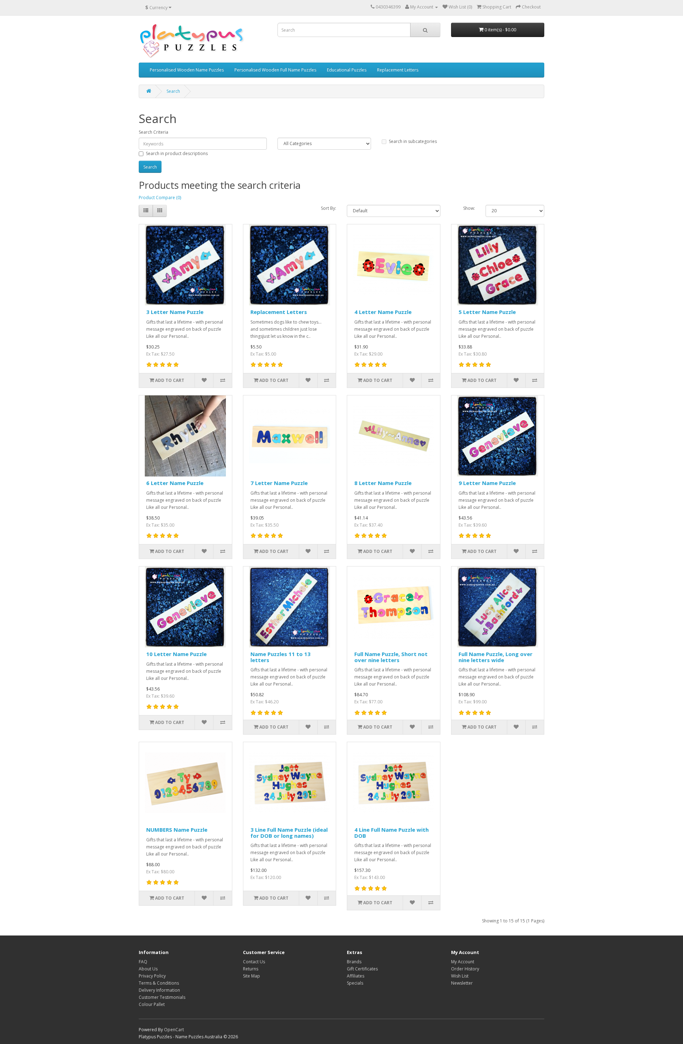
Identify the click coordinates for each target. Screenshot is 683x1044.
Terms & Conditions (159, 983)
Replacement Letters (397, 70)
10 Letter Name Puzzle (176, 653)
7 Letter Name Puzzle (279, 482)
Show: (469, 208)
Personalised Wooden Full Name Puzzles (275, 70)
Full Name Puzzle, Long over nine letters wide (496, 657)
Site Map (251, 976)
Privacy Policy (152, 976)
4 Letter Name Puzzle (383, 311)
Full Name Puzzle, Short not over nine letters (391, 657)
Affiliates (355, 976)
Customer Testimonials (162, 997)
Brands (354, 962)
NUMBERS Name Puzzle (176, 829)
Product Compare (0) (160, 198)
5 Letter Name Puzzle (487, 311)
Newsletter (462, 983)
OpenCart (174, 1030)
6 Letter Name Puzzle (174, 482)
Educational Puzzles (346, 70)
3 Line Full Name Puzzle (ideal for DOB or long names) (289, 832)
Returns (250, 969)
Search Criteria (153, 132)
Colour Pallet (152, 1004)
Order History (465, 969)
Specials (355, 983)
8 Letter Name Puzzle (383, 482)
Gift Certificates (362, 969)
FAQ (143, 962)
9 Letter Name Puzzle (487, 482)
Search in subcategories (413, 141)
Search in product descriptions (177, 153)
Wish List (459, 976)
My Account (462, 962)
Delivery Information (159, 990)
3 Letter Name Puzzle (174, 311)
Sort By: (328, 208)
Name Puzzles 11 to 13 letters (280, 657)
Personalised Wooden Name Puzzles (187, 70)
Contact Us (254, 962)
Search (173, 91)
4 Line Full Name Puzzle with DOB (391, 832)
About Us (148, 969)
